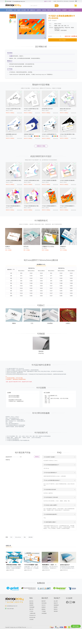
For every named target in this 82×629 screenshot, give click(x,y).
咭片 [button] (11, 537)
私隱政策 (43, 607)
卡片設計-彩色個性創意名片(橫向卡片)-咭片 (32, 205)
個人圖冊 (24, 10)
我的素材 (56, 611)
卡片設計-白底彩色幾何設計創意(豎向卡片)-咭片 (14, 180)
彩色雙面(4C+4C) (41, 264)
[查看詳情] (17, 92)
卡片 (15, 10)
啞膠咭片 (7, 246)
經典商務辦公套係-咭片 (11, 134)
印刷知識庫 (31, 607)
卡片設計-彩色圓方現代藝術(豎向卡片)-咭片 (50, 180)
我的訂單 (56, 603)
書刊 (54, 10)
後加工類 (31, 609)
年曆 (28, 10)
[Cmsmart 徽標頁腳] (14, 600)
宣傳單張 (39, 10)
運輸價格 (31, 603)
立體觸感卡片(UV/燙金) (48, 246)
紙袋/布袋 (58, 10)
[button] (76, 1)
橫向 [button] (25, 537)
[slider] (57, 36)
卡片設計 (31, 611)
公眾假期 (31, 619)
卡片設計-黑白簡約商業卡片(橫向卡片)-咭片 (68, 134)
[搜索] (57, 5)
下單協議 (43, 611)
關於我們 (43, 601)
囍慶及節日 (32, 10)
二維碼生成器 (32, 613)
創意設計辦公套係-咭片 (65, 108)
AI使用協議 (44, 613)
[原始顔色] (31, 136)
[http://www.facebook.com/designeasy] (67, 602)
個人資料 (56, 601)
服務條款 (43, 609)
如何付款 (31, 601)
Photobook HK (32, 615)
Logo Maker (71, 10)
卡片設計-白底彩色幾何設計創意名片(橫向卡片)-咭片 (32, 180)
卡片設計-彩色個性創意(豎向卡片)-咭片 (14, 205)
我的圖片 (56, 607)
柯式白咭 (26, 246)
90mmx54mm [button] (18, 537)
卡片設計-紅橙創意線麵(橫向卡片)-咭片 (68, 205)
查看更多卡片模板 (41, 146)
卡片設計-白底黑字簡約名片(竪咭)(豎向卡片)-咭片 (32, 108)
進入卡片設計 (62, 39)
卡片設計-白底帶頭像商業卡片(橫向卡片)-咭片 (50, 134)
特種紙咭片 (63, 246)
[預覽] (20, 92)
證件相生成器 (32, 617)
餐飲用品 (49, 10)
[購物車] (75, 6)
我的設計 (56, 609)
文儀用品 (44, 10)
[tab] (12, 16)
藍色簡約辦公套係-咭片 (47, 108)
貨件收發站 (44, 603)
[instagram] (70, 602)
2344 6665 (8, 1)
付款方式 (43, 605)
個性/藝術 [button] (31, 537)
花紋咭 (18, 10)
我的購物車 (56, 605)
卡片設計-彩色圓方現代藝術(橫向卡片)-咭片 (68, 180)
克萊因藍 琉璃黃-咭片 (29, 134)
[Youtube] (73, 602)
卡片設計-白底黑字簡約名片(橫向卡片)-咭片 (14, 108)
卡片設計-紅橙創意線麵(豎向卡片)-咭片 (50, 205)
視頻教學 (31, 605)
